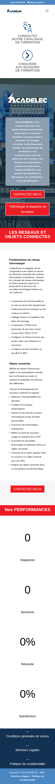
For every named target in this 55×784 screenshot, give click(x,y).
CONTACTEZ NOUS (27, 194)
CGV (42, 772)
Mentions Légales (20, 776)
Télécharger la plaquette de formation (27, 209)
